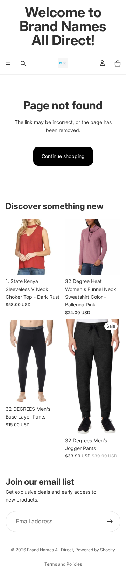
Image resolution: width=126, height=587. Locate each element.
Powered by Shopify (95, 549)
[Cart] (117, 63)
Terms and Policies (63, 564)
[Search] (23, 63)
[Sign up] (110, 521)
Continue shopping (63, 156)
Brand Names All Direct (50, 549)
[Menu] (8, 63)
